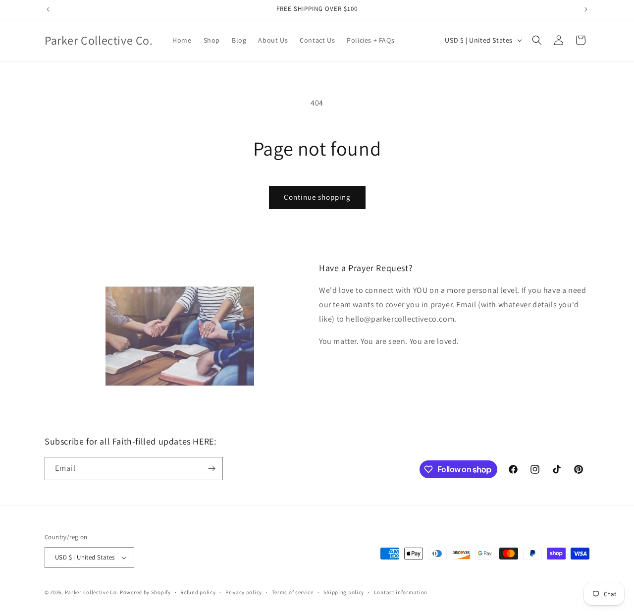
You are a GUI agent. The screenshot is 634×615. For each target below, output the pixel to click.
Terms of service (293, 592)
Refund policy (197, 592)
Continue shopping (317, 197)
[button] (537, 40)
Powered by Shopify (145, 592)
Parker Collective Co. (92, 592)
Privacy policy (243, 592)
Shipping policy (344, 592)
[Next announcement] (586, 9)
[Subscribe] (211, 468)
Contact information (400, 592)
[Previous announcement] (48, 9)
